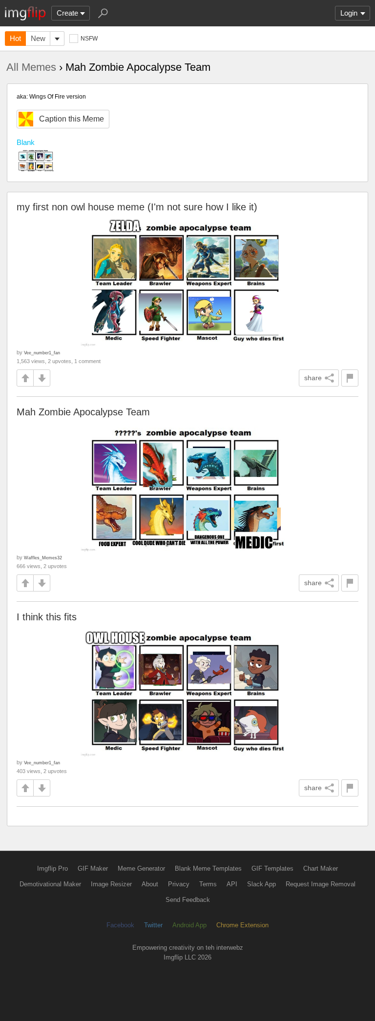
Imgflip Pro (52, 868)
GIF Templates (272, 868)
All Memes (31, 67)
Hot (15, 38)
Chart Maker (320, 868)
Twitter (153, 925)
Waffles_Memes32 (43, 557)
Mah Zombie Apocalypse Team (83, 412)
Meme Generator (141, 868)
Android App (189, 925)
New (38, 38)
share (313, 378)
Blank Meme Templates (208, 868)
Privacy (178, 884)
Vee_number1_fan (42, 352)
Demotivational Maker (50, 884)
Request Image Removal (320, 884)
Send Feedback (188, 899)
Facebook (120, 925)
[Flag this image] (349, 378)
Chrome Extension (242, 925)
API (232, 884)
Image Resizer (111, 884)
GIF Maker (93, 868)
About (150, 884)
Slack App (261, 884)
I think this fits (47, 617)
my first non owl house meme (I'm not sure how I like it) (137, 207)
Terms (208, 884)
